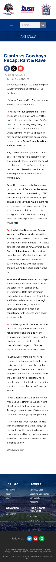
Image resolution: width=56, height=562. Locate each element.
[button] (11, 25)
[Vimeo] (42, 538)
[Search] (43, 25)
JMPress (47, 551)
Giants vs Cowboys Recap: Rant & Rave (25, 58)
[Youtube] (35, 538)
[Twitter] (29, 538)
